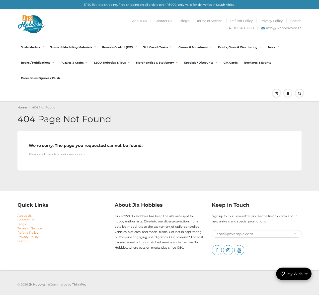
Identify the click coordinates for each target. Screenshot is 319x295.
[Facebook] (217, 250)
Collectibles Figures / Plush (40, 78)
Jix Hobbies (37, 284)
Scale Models (30, 47)
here (50, 154)
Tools (271, 47)
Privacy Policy (271, 21)
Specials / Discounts (198, 62)
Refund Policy (241, 21)
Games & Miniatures (193, 47)
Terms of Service (210, 21)
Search (296, 21)
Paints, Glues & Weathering (237, 47)
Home (22, 107)
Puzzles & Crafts (72, 62)
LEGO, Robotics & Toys (110, 62)
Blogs (184, 21)
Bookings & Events (257, 62)
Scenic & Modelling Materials (71, 47)
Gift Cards (231, 62)
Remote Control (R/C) (117, 47)
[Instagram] (228, 250)
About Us (139, 21)
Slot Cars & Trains (155, 47)
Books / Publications (35, 62)
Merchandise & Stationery (155, 62)
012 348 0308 (243, 28)
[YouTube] (239, 250)
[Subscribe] (295, 234)
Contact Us (163, 21)
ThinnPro (79, 284)
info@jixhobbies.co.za (284, 28)
